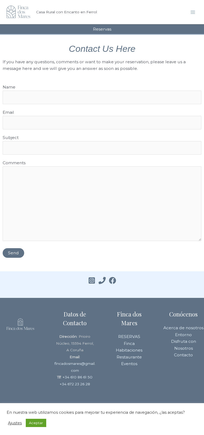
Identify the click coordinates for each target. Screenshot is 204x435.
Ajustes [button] (15, 423)
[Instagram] (91, 280)
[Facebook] (112, 280)
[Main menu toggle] (193, 12)
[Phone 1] (102, 280)
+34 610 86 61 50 (77, 377)
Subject (11, 137)
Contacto (183, 354)
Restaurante (129, 357)
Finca (129, 343)
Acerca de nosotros (183, 327)
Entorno (183, 334)
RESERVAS (129, 336)
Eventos (129, 363)
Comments (14, 162)
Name (9, 87)
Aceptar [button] (36, 423)
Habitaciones (129, 350)
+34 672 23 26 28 (75, 384)
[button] (102, 29)
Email (8, 112)
